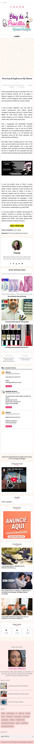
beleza (3, 713)
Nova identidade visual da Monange (17, 296)
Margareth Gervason (11, 391)
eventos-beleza (20, 85)
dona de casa (10, 713)
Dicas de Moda (11, 85)
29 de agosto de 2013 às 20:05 (12, 373)
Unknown (8, 372)
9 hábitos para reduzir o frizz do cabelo (18, 694)
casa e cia (21, 713)
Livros (3, 716)
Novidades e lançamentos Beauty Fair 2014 (17, 347)
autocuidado (17, 716)
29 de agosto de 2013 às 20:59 (12, 393)
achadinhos (25, 723)
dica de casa (26, 716)
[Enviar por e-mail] (14, 230)
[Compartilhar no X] (17, 230)
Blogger (23, 458)
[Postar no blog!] (15, 230)
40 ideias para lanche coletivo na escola (18, 686)
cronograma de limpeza (7, 723)
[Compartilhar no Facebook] (18, 230)
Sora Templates (12, 742)
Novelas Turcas (20, 719)
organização (4, 719)
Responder (8, 386)
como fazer (9, 716)
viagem (18, 723)
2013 (6, 85)
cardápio (12, 719)
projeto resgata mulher (7, 726)
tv (16, 713)
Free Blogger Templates (26, 742)
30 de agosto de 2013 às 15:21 (12, 414)
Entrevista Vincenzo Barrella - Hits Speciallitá (17, 322)
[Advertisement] (17, 59)
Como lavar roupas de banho (15, 702)
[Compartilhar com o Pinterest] (20, 230)
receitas (28, 713)
